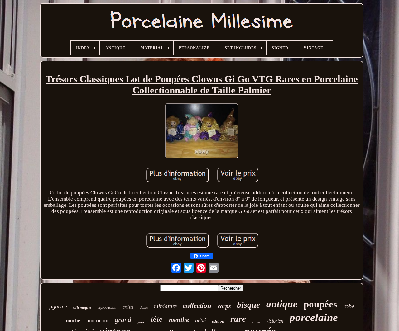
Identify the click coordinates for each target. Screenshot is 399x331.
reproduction (107, 307)
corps (224, 306)
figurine (58, 306)
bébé (200, 320)
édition (218, 321)
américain (97, 321)
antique (281, 304)
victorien (274, 321)
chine (256, 322)
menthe (179, 320)
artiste (128, 307)
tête (157, 319)
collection (197, 306)
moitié (73, 321)
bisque (248, 305)
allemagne (82, 307)
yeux (141, 322)
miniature (165, 306)
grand (123, 320)
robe (348, 306)
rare (238, 319)
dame (144, 307)
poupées (320, 304)
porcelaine (314, 317)
